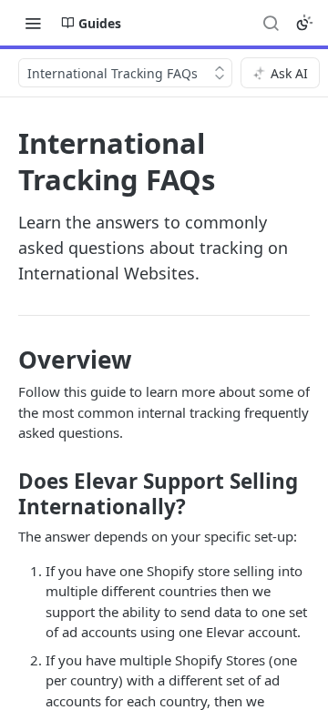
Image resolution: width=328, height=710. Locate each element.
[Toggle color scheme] (304, 22)
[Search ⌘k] (270, 22)
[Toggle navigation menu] (32, 22)
